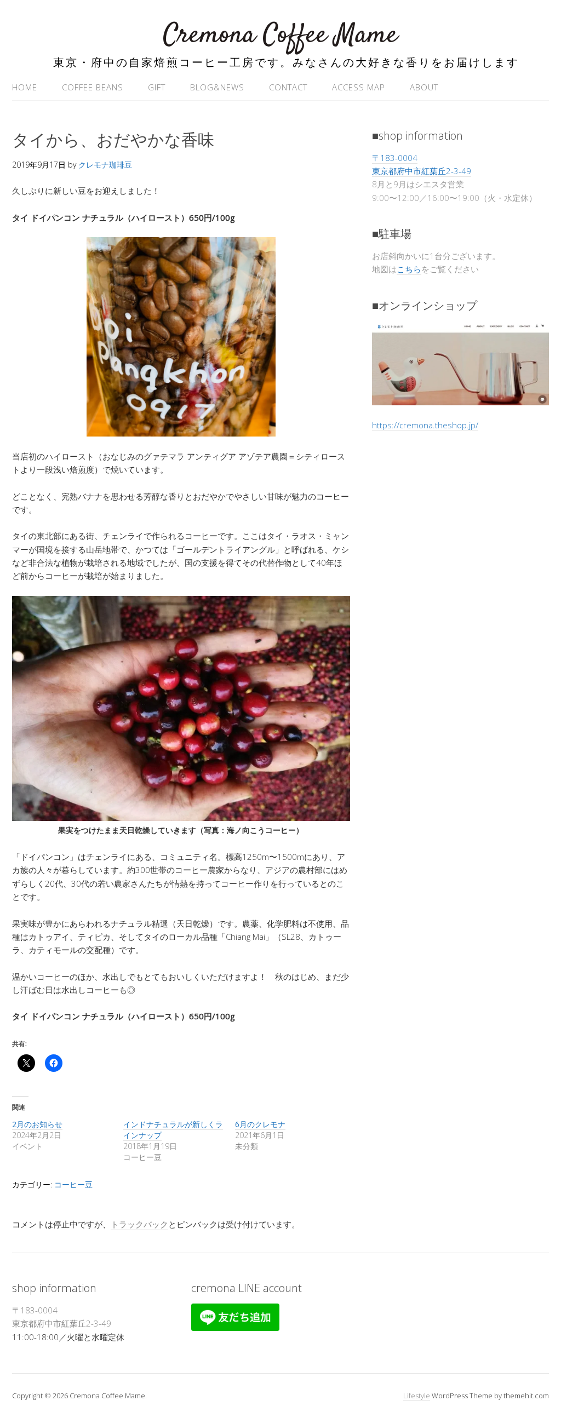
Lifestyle (416, 1395)
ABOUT (424, 87)
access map (358, 87)
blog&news (217, 87)
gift (156, 87)
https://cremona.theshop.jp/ (425, 425)
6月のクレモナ (260, 1124)
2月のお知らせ (37, 1124)
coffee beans (92, 87)
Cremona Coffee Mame (280, 35)
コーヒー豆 (73, 1184)
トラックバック (139, 1224)
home (24, 87)
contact (288, 87)
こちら (409, 268)
